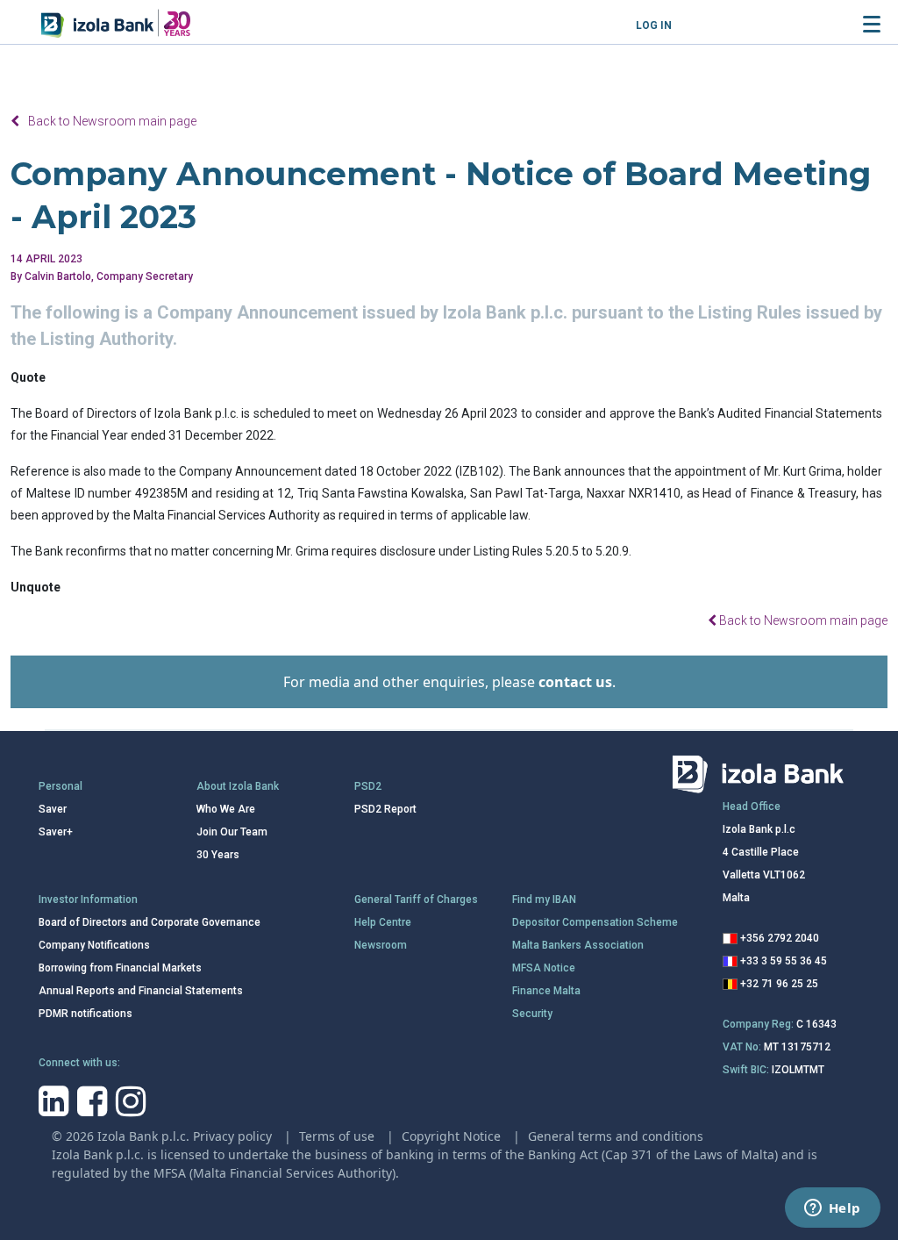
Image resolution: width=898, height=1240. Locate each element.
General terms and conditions (615, 1136)
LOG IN (654, 25)
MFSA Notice (543, 968)
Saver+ (56, 832)
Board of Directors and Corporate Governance (149, 922)
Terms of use (338, 1136)
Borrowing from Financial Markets (120, 968)
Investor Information (88, 899)
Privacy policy (234, 1136)
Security (532, 1013)
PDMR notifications (85, 1013)
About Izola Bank (237, 786)
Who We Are (225, 809)
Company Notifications (94, 945)
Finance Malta (546, 991)
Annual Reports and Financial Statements (141, 991)
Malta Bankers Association (578, 945)
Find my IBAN (544, 899)
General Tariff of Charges (416, 899)
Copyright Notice (453, 1136)
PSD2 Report (385, 809)
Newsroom (380, 945)
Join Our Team (231, 832)
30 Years (217, 855)
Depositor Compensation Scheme (595, 922)
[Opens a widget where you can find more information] (832, 1209)
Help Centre (382, 922)
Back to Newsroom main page (112, 121)
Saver (53, 809)
